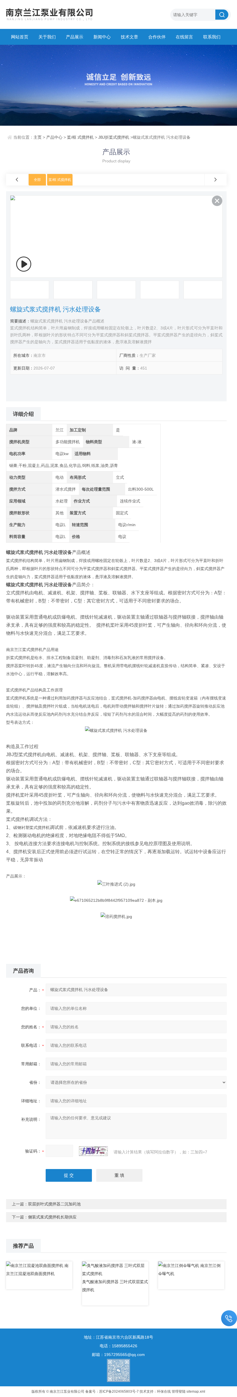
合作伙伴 (157, 36)
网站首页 (19, 36)
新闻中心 (102, 36)
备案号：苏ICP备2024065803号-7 (112, 1391)
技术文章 (129, 36)
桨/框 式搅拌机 (80, 137)
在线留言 (184, 36)
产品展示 (74, 36)
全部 (37, 180)
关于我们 (47, 36)
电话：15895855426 (118, 1346)
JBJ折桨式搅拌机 (113, 137)
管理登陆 (179, 1391)
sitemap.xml (195, 1391)
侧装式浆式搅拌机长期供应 (52, 1217)
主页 (38, 137)
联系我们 (212, 36)
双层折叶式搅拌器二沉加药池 (54, 1204)
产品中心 (54, 137)
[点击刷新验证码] (93, 1151)
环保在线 (164, 1391)
